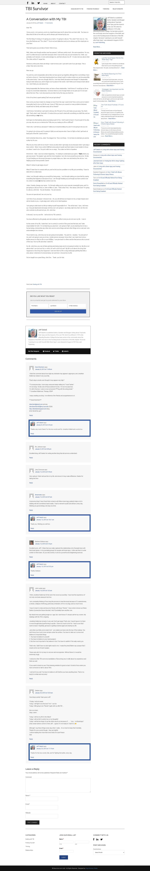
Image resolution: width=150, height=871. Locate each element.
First (60, 844)
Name (28, 795)
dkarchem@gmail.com (36, 404)
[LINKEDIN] (33, 3)
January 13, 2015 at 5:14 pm (43, 544)
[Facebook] (93, 840)
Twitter (57, 351)
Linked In (66, 351)
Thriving (28, 846)
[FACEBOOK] (28, 3)
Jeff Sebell (39, 423)
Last (76, 844)
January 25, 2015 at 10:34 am (44, 693)
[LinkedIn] (97, 840)
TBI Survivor (37, 8)
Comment (29, 777)
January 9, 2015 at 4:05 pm (43, 449)
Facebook (47, 351)
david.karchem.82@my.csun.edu (38, 406)
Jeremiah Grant (97, 161)
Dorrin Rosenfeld (98, 183)
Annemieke (38, 495)
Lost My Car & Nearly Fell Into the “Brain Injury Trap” (112, 58)
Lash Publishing (100, 42)
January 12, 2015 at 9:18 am (43, 472)
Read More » (110, 85)
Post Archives (97, 849)
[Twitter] (101, 840)
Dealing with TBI (37, 284)
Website (28, 813)
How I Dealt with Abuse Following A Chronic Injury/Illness (112, 123)
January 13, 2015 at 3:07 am (43, 497)
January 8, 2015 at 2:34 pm (44, 425)
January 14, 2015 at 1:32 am (43, 590)
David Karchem (39, 367)
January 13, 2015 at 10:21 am (45, 520)
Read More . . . (97, 47)
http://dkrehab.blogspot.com (37, 409)
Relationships (29, 850)
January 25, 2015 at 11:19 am (45, 748)
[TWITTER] (38, 3)
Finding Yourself (30, 842)
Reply (31, 415)
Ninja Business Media (91, 868)
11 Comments (49, 23)
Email (28, 804)
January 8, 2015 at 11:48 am (43, 369)
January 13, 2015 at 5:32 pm (44, 566)
